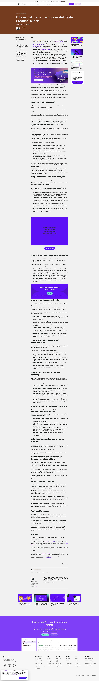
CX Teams (49, 658)
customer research (46, 553)
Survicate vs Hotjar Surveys (90, 663)
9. (21, 56)
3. (21, 44)
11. (20, 60)
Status (67, 661)
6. (20, 49)
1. (21, 39)
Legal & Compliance (78, 665)
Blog (17, 13)
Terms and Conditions (80, 675)
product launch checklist (49, 541)
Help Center (68, 658)
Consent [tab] (5, 670)
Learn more (63, 1)
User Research (50, 660)
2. (21, 41)
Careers (76, 660)
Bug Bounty (77, 663)
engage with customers (38, 61)
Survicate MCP (37, 665)
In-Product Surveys (38, 660)
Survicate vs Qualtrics (89, 658)
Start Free (71, 4)
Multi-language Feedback (40, 666)
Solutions (38, 4)
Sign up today (48, 557)
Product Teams (50, 661)
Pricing (44, 4)
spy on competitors (59, 41)
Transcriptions (37, 668)
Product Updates (69, 665)
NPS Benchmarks (59, 666)
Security (76, 666)
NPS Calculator (59, 663)
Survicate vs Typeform (89, 665)
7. (21, 52)
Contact (76, 658)
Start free (77, 82)
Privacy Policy (88, 675)
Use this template (50, 248)
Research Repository (39, 661)
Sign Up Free (45, 634)
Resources (50, 4)
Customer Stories (69, 663)
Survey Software (38, 658)
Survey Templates (59, 665)
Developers (68, 660)
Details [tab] (14, 670)
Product (31, 4)
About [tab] (23, 670)
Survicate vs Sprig (88, 660)
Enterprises (49, 665)
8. (21, 54)
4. (22, 45)
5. (22, 47)
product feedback (38, 64)
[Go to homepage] (6, 657)
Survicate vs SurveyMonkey (90, 661)
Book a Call (78, 4)
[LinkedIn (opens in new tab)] (95, 675)
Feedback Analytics (38, 663)
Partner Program (78, 661)
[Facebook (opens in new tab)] (93, 675)
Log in (66, 4)
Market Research (23, 13)
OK (22, 677)
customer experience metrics (58, 61)
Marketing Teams (50, 663)
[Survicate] (21, 4)
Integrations (57, 4)
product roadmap (37, 46)
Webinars (58, 661)
